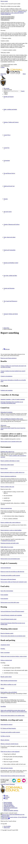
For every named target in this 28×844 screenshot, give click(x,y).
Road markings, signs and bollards (9, 692)
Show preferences (5, 20)
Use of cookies (7, 826)
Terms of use (7, 809)
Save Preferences (5, 66)
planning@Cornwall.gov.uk (8, 540)
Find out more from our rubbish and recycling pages (13, 775)
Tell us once (3, 425)
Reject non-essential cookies (7, 18)
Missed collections (5, 740)
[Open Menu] (4, 94)
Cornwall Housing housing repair (8, 619)
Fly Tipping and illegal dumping (8, 728)
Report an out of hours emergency (9, 358)
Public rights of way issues (7, 547)
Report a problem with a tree (7, 486)
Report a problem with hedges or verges (10, 460)
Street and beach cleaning (7, 768)
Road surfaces (4, 697)
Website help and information (10, 807)
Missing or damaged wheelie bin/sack (9, 743)
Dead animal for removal (6, 724)
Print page (7, 349)
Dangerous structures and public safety (10, 543)
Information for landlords (6, 412)
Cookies (2, 67)
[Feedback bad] (23, 780)
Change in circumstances (6, 376)
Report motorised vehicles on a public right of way (12, 472)
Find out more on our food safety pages (10, 602)
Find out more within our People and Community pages (14, 581)
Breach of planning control (7, 633)
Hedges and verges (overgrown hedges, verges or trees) (14, 656)
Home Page (6, 327)
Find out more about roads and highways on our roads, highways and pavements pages (14, 711)
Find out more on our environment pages (10, 558)
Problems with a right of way (7, 451)
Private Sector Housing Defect (8, 623)
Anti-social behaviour (6, 567)
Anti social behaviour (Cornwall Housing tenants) (12, 611)
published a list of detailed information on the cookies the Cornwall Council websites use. (13, 13)
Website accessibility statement (11, 810)
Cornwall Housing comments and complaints (11, 615)
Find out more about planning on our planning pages (13, 635)
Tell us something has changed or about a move (12, 418)
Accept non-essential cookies (7, 16)
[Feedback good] (13, 780)
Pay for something (8, 803)
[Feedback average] (18, 780)
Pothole (2, 688)
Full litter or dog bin (5, 736)
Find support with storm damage (8, 579)
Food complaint (4, 594)
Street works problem (6, 710)
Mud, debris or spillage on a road (8, 684)
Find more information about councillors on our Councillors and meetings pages (12, 402)
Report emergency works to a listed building (11, 530)
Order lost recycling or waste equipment (10, 751)
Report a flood (4, 468)
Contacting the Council (9, 806)
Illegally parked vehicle (6, 676)
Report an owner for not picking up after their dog (12, 571)
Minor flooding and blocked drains (9, 680)
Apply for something (8, 805)
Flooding (3, 648)
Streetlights (3, 706)
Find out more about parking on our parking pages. (13, 715)
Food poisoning (4, 598)
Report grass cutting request (7, 464)
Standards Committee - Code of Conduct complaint (13, 399)
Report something (8, 802)
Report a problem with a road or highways (11, 522)
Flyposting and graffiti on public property (10, 575)
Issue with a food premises (7, 590)
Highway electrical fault (6, 660)
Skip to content (4, 1)
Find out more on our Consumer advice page (11, 441)
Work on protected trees (6, 508)
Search (5, 91)
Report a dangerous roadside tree (8, 476)
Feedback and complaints (7, 390)
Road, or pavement (5, 652)
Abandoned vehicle (5, 644)
